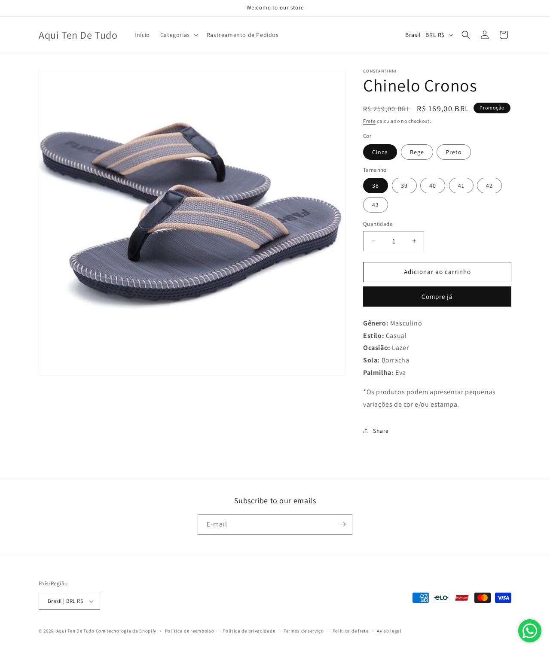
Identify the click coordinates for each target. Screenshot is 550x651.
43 (375, 205)
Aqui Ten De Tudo (75, 631)
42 (489, 185)
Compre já (437, 296)
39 (404, 185)
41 (461, 185)
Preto (454, 152)
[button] (178, 35)
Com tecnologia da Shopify (126, 631)
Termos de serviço (304, 631)
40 (432, 185)
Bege (417, 152)
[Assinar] (342, 524)
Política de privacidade (249, 631)
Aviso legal (389, 631)
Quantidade (377, 224)
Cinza (380, 152)
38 (375, 185)
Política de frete (351, 631)
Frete (369, 121)
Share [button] (381, 431)
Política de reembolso (189, 631)
